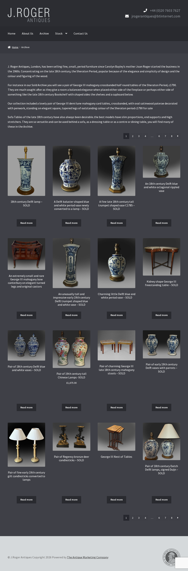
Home (11, 33)
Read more (26, 223)
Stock (58, 33)
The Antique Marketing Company (87, 557)
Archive (44, 33)
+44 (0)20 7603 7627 (165, 10)
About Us (27, 33)
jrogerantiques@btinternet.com (156, 16)
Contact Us (81, 33)
